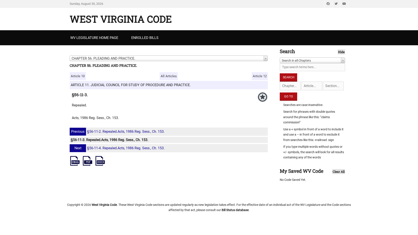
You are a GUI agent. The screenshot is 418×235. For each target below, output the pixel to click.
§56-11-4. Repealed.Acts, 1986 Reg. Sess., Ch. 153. (119, 148)
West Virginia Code (121, 19)
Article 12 (260, 76)
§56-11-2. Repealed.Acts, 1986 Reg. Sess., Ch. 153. (118, 131)
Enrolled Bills (144, 38)
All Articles (169, 76)
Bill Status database (235, 210)
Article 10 (78, 76)
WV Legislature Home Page (94, 38)
